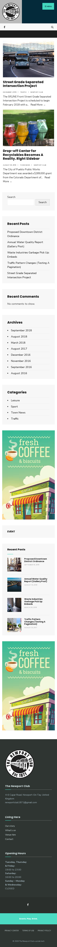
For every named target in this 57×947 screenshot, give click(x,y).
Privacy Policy (44, 931)
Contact (9, 839)
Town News (25, 165)
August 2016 (19, 373)
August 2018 (19, 336)
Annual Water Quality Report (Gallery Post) (35, 580)
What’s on (10, 830)
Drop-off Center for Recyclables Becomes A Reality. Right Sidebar (23, 155)
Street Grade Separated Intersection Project (23, 84)
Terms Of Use (28, 931)
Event (11, 531)
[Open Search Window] (52, 26)
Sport (14, 406)
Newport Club (36, 92)
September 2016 (21, 367)
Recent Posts (16, 549)
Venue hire (10, 834)
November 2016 (21, 361)
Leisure (15, 400)
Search (11, 197)
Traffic (23, 92)
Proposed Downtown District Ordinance (35, 560)
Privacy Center (12, 931)
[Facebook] (4, 26)
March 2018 (18, 342)
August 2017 (19, 348)
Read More (38, 104)
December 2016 (21, 355)
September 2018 (21, 330)
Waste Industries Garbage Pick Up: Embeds (33, 601)
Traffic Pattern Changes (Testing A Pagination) (34, 622)
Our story (10, 826)
